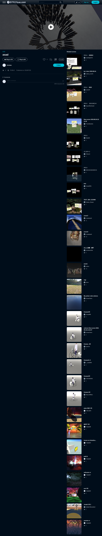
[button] (44, 59)
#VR (4, 51)
